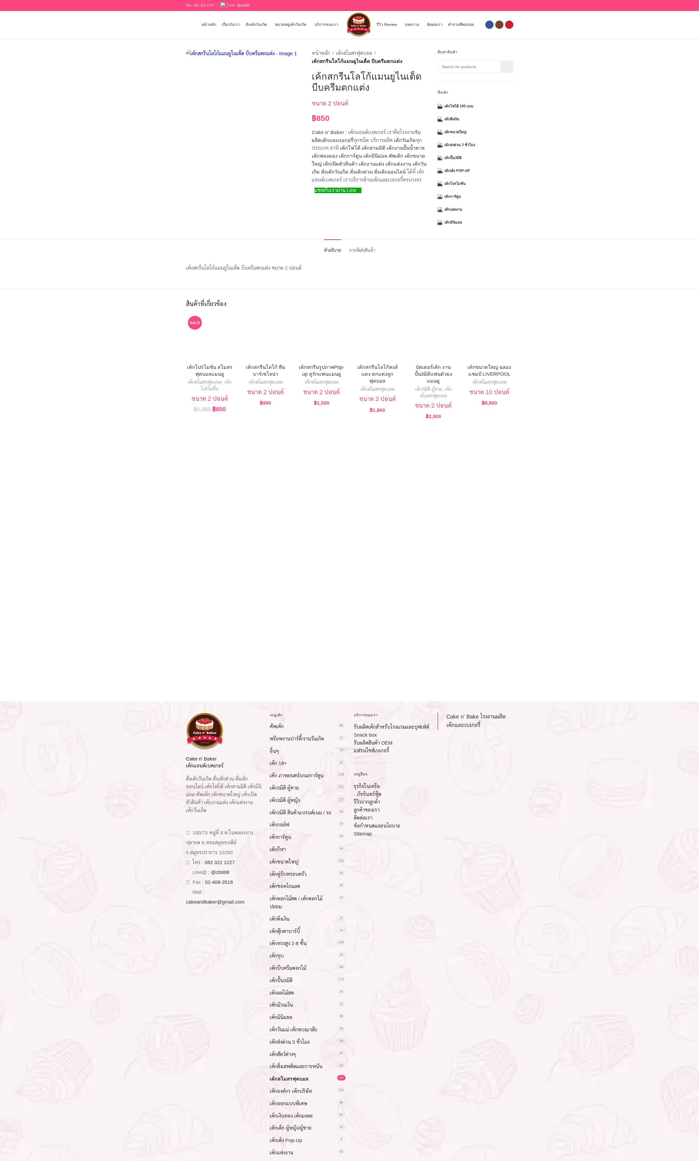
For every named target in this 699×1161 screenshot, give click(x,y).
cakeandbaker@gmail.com (215, 902)
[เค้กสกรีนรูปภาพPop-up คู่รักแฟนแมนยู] (322, 338)
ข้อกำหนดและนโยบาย (377, 826)
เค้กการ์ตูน (280, 837)
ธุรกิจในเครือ (367, 786)
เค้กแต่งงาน (281, 1153)
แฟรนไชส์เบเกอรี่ (371, 750)
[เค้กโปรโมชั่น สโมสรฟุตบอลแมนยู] (210, 338)
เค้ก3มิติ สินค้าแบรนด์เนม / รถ (300, 812)
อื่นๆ (274, 751)
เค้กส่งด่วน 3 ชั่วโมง (290, 1042)
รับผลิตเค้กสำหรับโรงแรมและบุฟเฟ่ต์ (391, 727)
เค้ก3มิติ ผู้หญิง (285, 800)
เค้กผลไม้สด (282, 993)
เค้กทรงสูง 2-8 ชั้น (288, 943)
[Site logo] (358, 24)
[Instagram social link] (499, 25)
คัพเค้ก (277, 726)
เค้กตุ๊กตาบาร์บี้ (285, 931)
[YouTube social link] (509, 25)
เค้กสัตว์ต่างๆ (283, 1054)
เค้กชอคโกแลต (285, 886)
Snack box (365, 735)
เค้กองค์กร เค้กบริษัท (291, 1091)
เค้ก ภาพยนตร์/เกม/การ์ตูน (297, 775)
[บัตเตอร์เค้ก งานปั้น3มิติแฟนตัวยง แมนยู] (433, 338)
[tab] (332, 247)
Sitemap (363, 834)
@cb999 (243, 5)
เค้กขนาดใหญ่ (284, 862)
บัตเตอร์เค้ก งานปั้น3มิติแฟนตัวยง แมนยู (433, 374)
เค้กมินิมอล (281, 1017)
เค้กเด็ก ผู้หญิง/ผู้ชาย (290, 1128)
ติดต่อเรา (363, 818)
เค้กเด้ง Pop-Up (286, 1140)
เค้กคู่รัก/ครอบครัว (288, 874)
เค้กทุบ (277, 956)
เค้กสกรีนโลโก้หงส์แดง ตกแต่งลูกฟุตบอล (377, 374)
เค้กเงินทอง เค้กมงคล (291, 1116)
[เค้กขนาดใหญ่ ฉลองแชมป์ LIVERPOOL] (489, 338)
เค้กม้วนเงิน (281, 1005)
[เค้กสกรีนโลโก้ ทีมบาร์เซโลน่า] (265, 338)
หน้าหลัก (321, 53)
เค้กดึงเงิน (279, 919)
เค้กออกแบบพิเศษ (288, 1103)
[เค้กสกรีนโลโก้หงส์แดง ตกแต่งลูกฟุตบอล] (378, 338)
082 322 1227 (204, 5)
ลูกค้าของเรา (367, 810)
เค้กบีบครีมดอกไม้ (288, 968)
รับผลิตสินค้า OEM (373, 743)
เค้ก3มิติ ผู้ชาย (428, 389)
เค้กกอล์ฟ (279, 825)
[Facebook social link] (489, 25)
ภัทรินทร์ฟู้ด (369, 794)
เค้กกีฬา (278, 849)
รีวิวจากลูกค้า (367, 802)
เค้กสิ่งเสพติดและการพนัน (296, 1066)
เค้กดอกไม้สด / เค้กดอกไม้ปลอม (296, 902)
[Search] (188, 24)
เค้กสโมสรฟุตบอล (354, 53)
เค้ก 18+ (278, 763)
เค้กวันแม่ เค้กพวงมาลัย (293, 1029)
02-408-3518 (219, 882)
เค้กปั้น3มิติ (281, 980)
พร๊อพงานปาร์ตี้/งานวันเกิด (297, 739)
